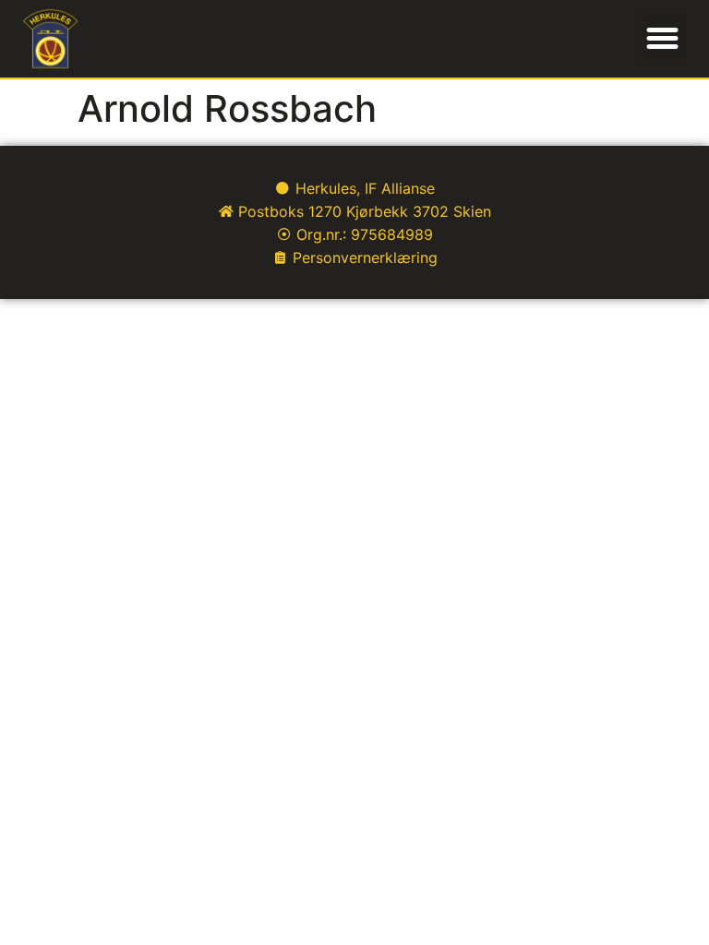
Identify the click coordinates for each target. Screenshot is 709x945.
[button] (662, 39)
